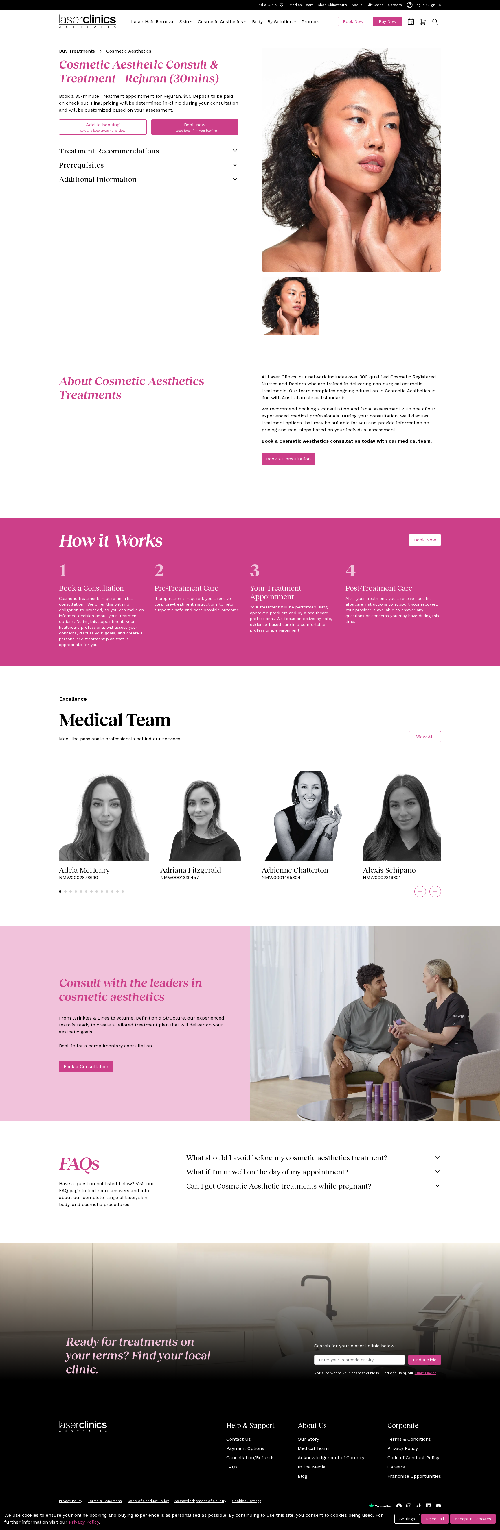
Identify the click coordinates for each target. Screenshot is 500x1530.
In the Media (312, 1467)
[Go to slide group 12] (117, 891)
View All (425, 736)
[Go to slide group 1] (60, 891)
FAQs (232, 1467)
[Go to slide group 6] (86, 891)
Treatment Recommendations (109, 150)
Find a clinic (424, 1359)
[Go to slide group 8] (96, 891)
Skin (184, 21)
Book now (195, 127)
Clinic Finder (425, 1373)
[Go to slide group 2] (65, 891)
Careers (395, 5)
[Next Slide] (435, 891)
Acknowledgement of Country (331, 1457)
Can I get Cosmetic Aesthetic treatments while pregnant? (278, 1185)
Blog (302, 1476)
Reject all (435, 1518)
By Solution (280, 21)
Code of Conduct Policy (413, 1457)
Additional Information (98, 179)
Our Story (308, 1439)
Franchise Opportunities (414, 1476)
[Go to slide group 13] (123, 891)
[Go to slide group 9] (102, 891)
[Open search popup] (435, 21)
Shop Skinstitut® (332, 5)
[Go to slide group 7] (91, 891)
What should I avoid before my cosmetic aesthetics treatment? (286, 1157)
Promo (309, 21)
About (357, 5)
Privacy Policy (402, 1448)
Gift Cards (375, 5)
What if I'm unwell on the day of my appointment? (267, 1171)
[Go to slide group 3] (70, 891)
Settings (407, 1518)
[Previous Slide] (420, 891)
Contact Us (238, 1439)
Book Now (353, 21)
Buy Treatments (77, 51)
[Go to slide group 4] (76, 891)
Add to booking (103, 127)
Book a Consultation (288, 459)
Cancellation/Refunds (250, 1457)
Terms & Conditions (409, 1439)
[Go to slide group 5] (81, 891)
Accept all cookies (473, 1518)
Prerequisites (81, 164)
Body (257, 21)
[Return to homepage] (87, 21)
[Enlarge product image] (290, 306)
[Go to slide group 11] (112, 891)
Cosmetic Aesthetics (220, 21)
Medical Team (301, 5)
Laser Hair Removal (153, 21)
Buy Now (387, 21)
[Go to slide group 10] (107, 891)
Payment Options (245, 1448)
